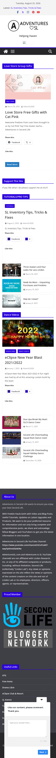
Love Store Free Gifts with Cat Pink (26, 114)
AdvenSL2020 (28, 106)
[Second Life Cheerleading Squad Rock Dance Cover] (11, 438)
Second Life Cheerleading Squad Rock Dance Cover (35, 436)
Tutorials (9, 206)
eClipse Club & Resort (12, 693)
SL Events (7, 699)
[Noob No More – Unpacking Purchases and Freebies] (11, 286)
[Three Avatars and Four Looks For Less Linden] (11, 270)
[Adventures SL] (5, 51)
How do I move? (30, 299)
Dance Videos (24, 351)
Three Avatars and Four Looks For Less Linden (34, 268)
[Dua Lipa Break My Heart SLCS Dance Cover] (11, 423)
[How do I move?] (11, 301)
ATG (4, 675)
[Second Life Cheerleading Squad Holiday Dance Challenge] (11, 455)
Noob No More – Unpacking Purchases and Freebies (36, 284)
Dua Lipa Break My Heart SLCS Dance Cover (35, 421)
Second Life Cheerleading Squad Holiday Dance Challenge (35, 453)
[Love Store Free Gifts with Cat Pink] (28, 87)
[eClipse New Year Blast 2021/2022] (28, 333)
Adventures (10, 351)
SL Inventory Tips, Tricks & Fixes (26, 7)
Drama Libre (8, 687)
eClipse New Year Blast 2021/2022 (23, 360)
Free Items (10, 101)
